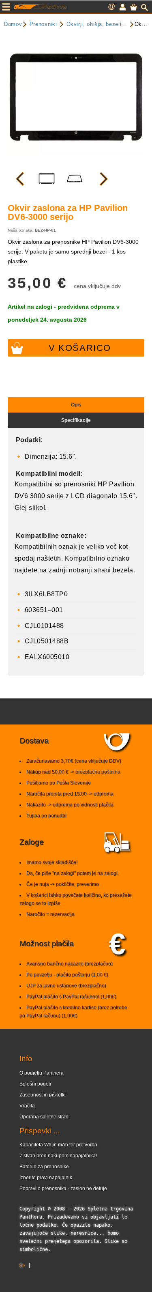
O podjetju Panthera (41, 1073)
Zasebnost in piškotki (42, 1095)
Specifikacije (76, 420)
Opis (76, 405)
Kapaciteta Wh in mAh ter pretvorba (58, 1145)
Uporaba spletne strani (44, 1117)
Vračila (27, 1106)
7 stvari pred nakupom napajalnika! (58, 1156)
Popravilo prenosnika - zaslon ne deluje (63, 1188)
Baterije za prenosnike (44, 1166)
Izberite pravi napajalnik (45, 1177)
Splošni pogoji (35, 1084)
